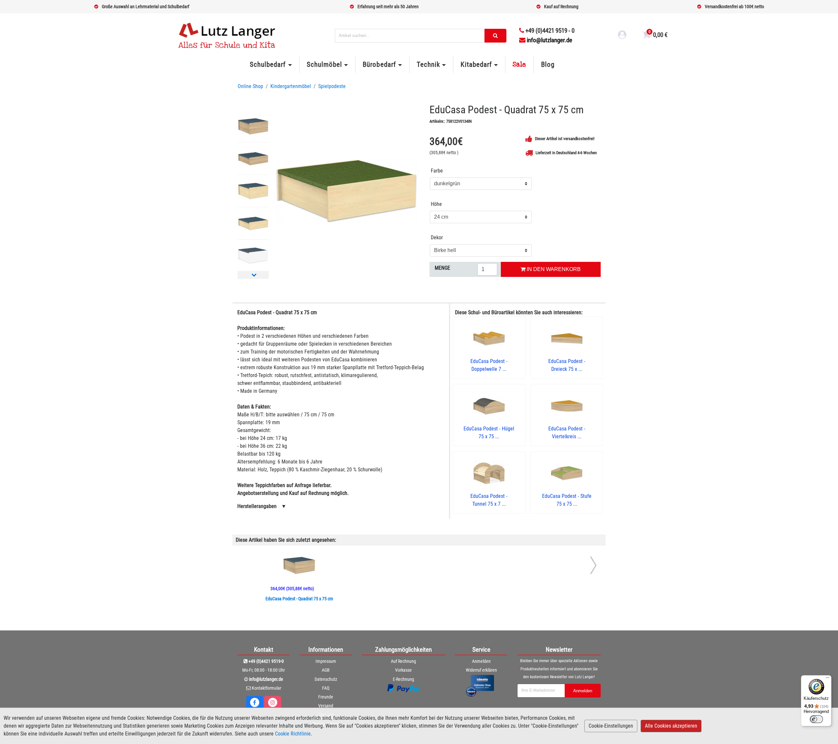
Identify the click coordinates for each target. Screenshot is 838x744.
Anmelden (481, 661)
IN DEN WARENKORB (553, 269)
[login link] (622, 35)
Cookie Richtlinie (293, 734)
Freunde (325, 696)
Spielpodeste (332, 86)
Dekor (437, 237)
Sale (519, 64)
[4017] (253, 126)
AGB (326, 670)
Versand (325, 705)
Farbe (437, 171)
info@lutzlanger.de (549, 40)
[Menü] (827, 679)
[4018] (346, 190)
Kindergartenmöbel (290, 86)
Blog (548, 64)
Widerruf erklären (481, 670)
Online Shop (250, 86)
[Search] (495, 36)
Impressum (326, 661)
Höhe (436, 204)
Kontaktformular (266, 688)
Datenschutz (326, 679)
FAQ (325, 688)
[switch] (816, 719)
